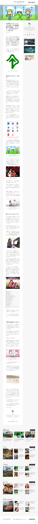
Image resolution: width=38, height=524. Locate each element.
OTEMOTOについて (24, 519)
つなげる (7, 32)
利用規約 (14, 519)
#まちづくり (10, 407)
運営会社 (21, 519)
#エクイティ (7, 407)
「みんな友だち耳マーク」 (13, 154)
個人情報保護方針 (17, 519)
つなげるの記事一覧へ (32, 464)
